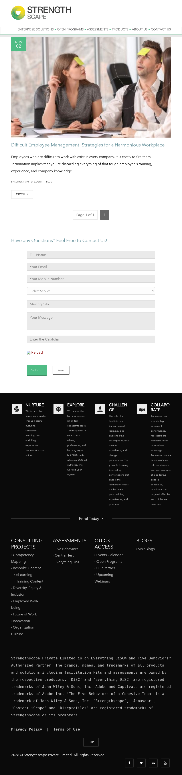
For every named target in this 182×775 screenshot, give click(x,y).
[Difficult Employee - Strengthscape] (41, 16)
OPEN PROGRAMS (71, 29)
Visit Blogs (146, 549)
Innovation (21, 621)
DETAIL (21, 194)
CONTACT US (161, 29)
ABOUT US (140, 29)
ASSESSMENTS (98, 29)
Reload (37, 352)
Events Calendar (109, 555)
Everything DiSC (68, 562)
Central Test (64, 555)
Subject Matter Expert (28, 181)
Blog (49, 181)
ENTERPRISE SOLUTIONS (36, 29)
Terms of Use (66, 729)
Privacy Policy (26, 729)
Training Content (29, 581)
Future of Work (25, 614)
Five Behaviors (66, 549)
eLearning (24, 575)
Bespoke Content (27, 568)
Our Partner (105, 568)
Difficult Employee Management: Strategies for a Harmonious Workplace (88, 145)
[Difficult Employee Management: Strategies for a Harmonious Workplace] (91, 87)
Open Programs (109, 561)
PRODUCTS (120, 29)
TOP (91, 742)
